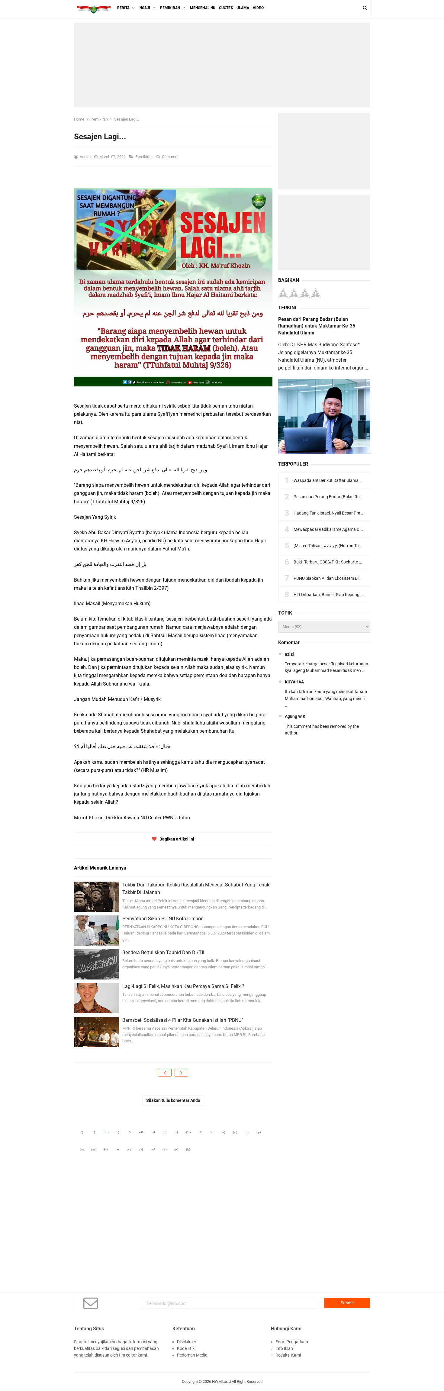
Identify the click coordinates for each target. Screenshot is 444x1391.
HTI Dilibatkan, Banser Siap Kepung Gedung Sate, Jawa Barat (351, 594)
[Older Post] (181, 1072)
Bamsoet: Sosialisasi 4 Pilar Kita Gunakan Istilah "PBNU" (182, 1020)
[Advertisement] (222, 65)
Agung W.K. (296, 716)
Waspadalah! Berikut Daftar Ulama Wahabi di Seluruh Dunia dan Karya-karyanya (369, 480)
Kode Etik (186, 1348)
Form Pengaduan (291, 1341)
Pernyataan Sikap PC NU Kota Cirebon (163, 918)
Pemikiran (144, 156)
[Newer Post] (165, 1072)
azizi (289, 654)
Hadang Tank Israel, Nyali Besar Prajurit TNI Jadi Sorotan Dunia (353, 513)
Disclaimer (186, 1341)
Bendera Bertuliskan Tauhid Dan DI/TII (163, 952)
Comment (170, 156)
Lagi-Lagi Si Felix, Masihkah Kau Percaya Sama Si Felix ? (183, 986)
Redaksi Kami (288, 1355)
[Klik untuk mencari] (365, 8)
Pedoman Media (192, 1355)
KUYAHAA (294, 681)
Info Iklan (284, 1348)
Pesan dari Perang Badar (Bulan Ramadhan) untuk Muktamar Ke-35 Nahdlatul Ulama (316, 326)
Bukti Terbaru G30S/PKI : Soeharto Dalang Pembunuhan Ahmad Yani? (359, 562)
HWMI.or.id (221, 1381)
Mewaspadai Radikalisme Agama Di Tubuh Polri (338, 529)
